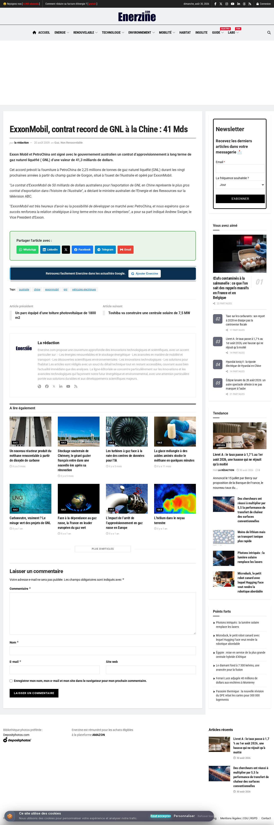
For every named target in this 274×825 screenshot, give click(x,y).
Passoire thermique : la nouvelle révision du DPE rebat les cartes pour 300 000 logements (240, 695)
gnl (65, 289)
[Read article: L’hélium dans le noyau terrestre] (175, 499)
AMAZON (98, 734)
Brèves (220, 445)
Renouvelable (83, 32)
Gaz (56, 142)
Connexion (265, 3)
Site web (112, 661)
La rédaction (21, 142)
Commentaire (20, 588)
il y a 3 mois (18, 466)
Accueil (44, 32)
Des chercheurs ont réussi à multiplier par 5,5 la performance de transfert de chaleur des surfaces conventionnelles (251, 777)
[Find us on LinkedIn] (238, 4)
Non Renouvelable (72, 142)
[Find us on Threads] (244, 4)
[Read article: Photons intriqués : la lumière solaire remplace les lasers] (223, 558)
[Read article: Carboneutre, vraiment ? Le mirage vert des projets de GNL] (30, 499)
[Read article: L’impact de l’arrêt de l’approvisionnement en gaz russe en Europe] (127, 499)
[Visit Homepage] (137, 16)
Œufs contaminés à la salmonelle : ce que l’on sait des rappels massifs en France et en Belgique (231, 288)
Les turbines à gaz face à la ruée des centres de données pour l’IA (125, 456)
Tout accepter (160, 816)
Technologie (111, 32)
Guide (217, 31)
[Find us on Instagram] (226, 4)
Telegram (106, 249)
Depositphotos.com (16, 734)
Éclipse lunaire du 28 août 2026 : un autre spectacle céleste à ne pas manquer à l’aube (246, 384)
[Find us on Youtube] (232, 4)
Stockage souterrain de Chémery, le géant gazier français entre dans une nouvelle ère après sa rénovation (74, 460)
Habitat (185, 32)
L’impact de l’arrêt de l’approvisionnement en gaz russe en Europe (124, 523)
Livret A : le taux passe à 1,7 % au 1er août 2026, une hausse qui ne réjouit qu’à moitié (244, 343)
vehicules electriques (84, 289)
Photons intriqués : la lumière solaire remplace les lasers (251, 557)
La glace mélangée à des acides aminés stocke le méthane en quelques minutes (174, 456)
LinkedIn (52, 249)
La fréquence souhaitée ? (232, 178)
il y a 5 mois (67, 476)
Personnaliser (184, 816)
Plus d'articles (103, 549)
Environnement (139, 32)
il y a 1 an (17, 528)
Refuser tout (206, 816)
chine (37, 289)
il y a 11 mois (163, 466)
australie (24, 289)
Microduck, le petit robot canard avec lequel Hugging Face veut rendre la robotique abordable (251, 582)
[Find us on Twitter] (220, 4)
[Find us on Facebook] (215, 4)
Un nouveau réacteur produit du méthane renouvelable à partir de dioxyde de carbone (30, 456)
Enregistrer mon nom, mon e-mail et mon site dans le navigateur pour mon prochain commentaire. (80, 680)
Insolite (201, 32)
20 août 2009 (42, 142)
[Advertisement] (137, 73)
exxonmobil (52, 289)
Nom (14, 642)
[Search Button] (269, 32)
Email (127, 249)
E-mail (15, 662)
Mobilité (165, 32)
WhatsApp (29, 249)
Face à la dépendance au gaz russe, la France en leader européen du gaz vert (77, 523)
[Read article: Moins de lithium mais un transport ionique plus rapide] (223, 537)
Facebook (84, 249)
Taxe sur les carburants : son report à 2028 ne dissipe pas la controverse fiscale (245, 320)
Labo (233, 31)
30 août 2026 (246, 470)
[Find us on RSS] (250, 4)
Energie (60, 32)
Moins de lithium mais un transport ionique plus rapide (251, 536)
